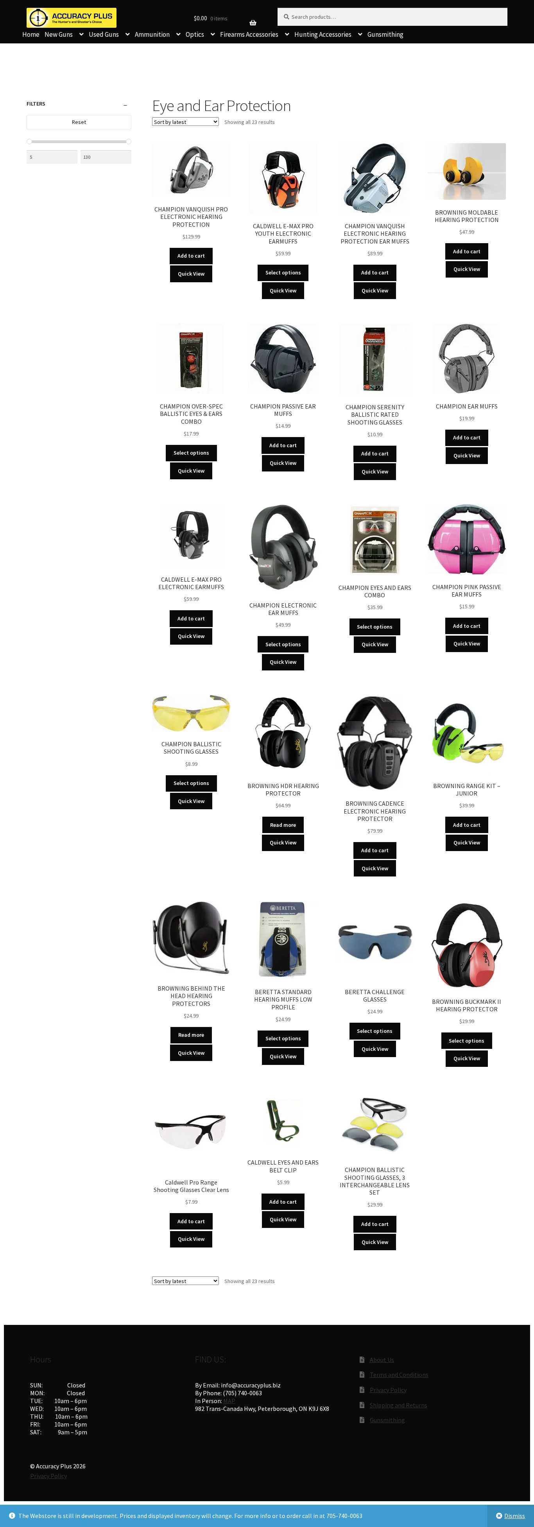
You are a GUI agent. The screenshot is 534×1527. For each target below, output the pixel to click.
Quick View (191, 273)
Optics (195, 34)
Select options (283, 272)
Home (30, 34)
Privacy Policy (388, 1390)
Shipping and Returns (398, 1405)
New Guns (59, 34)
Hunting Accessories (322, 34)
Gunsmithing (385, 34)
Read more (283, 824)
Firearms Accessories (249, 34)
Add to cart (191, 255)
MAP (229, 1401)
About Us (382, 1360)
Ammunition (152, 34)
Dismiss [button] (514, 1516)
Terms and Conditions (399, 1374)
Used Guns (104, 34)
